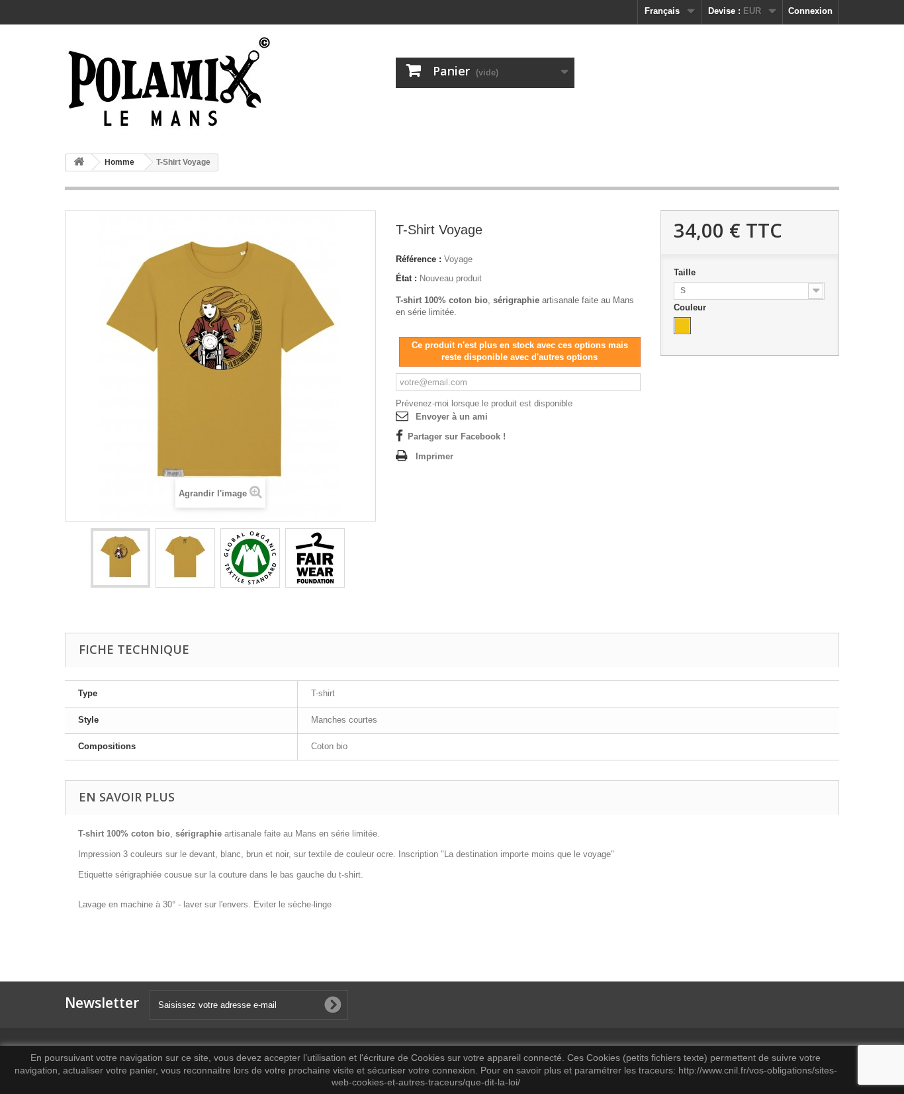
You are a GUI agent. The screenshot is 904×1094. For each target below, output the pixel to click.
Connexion (810, 11)
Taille (686, 272)
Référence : (418, 259)
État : (406, 278)
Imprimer (434, 456)
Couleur (691, 307)
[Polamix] (187, 84)
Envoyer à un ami (452, 417)
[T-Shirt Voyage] (120, 558)
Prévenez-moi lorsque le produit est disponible (484, 403)
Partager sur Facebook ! (457, 436)
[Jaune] (682, 325)
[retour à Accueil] (78, 162)
